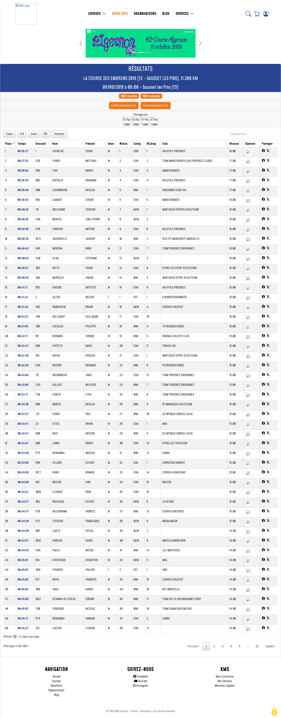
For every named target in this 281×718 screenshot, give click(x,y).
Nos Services (225, 681)
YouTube (142, 681)
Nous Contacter (225, 676)
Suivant (270, 646)
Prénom (90, 144)
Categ (137, 144)
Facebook (142, 676)
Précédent (193, 646)
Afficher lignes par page (21, 637)
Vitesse (234, 144)
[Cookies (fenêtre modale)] (274, 711)
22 (257, 646)
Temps (22, 144)
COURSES (95, 13)
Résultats (56, 686)
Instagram (142, 686)
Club (165, 144)
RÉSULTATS (120, 13)
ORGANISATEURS (145, 13)
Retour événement (125, 105)
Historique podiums (157, 105)
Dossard (41, 144)
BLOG (166, 13)
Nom (55, 144)
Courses (56, 681)
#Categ (151, 144)
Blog (56, 695)
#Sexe (123, 144)
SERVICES (182, 13)
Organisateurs (56, 690)
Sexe (111, 144)
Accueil (56, 676)
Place (8, 144)
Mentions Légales (225, 686)
